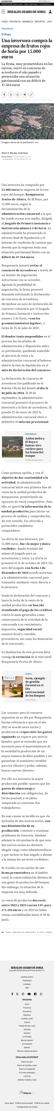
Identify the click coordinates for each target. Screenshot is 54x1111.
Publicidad (27, 981)
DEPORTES (40, 21)
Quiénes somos (27, 977)
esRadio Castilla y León (27, 1080)
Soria (8, 932)
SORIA (5, 21)
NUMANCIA (27, 21)
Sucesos (27, 1033)
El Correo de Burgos (27, 1073)
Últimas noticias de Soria (27, 1051)
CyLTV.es (27, 1076)
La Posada (27, 1037)
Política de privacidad (24, 1103)
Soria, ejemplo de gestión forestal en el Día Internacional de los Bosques (35, 687)
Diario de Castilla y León (27, 1065)
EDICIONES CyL (44, 1)
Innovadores (27, 1044)
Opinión (27, 1047)
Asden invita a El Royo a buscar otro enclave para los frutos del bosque (34, 447)
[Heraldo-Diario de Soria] (27, 12)
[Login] (50, 11)
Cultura (27, 1022)
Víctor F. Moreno (9, 153)
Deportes (27, 1015)
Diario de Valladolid (27, 1069)
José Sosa (23, 153)
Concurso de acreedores (24, 932)
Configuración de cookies (27, 1107)
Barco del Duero (31, 4)
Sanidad (27, 1029)
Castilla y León (27, 1019)
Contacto (27, 984)
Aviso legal (9, 1103)
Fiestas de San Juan (27, 1026)
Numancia (27, 1011)
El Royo (40, 932)
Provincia (7, 29)
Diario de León (27, 1062)
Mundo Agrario (27, 1040)
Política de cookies (41, 1103)
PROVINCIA (15, 21)
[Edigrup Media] (27, 1092)
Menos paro (18, 4)
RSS (27, 988)
